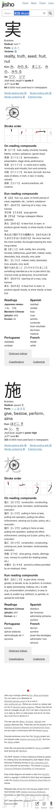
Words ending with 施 (41, 445)
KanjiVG (45, 774)
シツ (22, 76)
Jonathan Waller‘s (31, 800)
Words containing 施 (14, 449)
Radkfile (7, 724)
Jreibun (10, 742)
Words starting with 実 (15, 93)
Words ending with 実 (41, 93)
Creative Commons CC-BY (30, 739)
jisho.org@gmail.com (13, 704)
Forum (25, 2)
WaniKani (23, 750)
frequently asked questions (23, 707)
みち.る (16, 71)
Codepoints (39, 361)
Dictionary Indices (18, 353)
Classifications (16, 361)
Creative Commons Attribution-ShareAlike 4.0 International (26, 767)
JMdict (22, 721)
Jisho (8, 5)
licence (45, 730)
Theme (42, 2)
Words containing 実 (14, 96)
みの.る (22, 66)
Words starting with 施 (15, 445)
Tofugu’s (38, 748)
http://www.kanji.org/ (39, 762)
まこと (36, 66)
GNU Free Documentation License (35, 794)
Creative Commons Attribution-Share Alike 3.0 (32, 780)
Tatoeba (36, 736)
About (33, 2)
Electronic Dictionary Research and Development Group (27, 727)
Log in (51, 2)
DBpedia (33, 788)
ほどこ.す (17, 423)
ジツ (12, 76)
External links (35, 96)
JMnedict (38, 721)
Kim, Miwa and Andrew (38, 695)
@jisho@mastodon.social (14, 701)
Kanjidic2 (29, 721)
